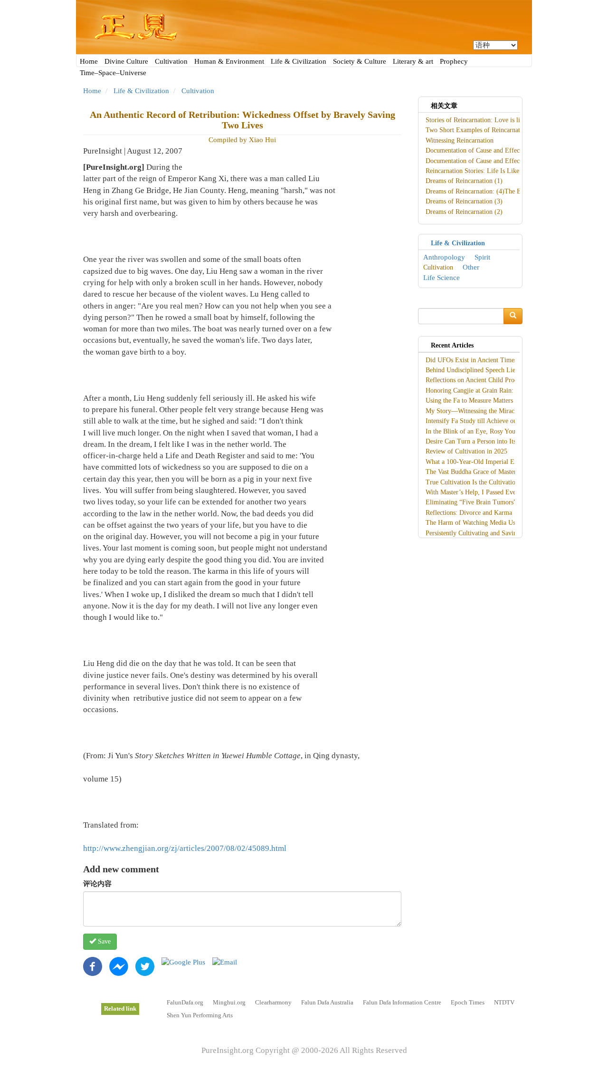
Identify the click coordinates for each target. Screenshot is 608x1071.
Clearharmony (273, 1002)
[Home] (304, 27)
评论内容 (97, 884)
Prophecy (454, 61)
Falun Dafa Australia (327, 1002)
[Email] (224, 961)
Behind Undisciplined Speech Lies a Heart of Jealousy (498, 370)
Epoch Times (467, 1002)
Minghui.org (229, 1002)
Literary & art (413, 61)
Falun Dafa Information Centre (402, 1002)
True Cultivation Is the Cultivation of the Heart (489, 482)
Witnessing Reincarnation (460, 140)
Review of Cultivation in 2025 (466, 451)
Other (471, 267)
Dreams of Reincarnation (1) (464, 180)
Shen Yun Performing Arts (200, 1015)
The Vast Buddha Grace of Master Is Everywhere (491, 471)
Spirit (482, 257)
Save (103, 941)
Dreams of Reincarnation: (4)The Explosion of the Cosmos (505, 191)
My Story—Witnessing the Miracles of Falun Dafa (493, 411)
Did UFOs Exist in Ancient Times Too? (479, 360)
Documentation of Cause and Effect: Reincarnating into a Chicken (514, 150)
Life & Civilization (298, 61)
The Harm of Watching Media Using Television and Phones (506, 522)
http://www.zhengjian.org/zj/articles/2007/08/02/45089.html (184, 848)
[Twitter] (144, 966)
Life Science (441, 277)
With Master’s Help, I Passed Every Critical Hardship (498, 492)
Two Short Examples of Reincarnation (477, 130)
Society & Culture (359, 61)
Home (89, 61)
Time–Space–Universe (113, 73)
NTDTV (504, 1002)
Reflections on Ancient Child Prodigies (478, 380)
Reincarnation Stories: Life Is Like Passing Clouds (493, 170)
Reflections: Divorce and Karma (469, 512)
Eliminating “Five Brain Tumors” (471, 502)
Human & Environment (229, 61)
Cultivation (171, 61)
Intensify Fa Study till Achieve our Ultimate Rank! (494, 421)
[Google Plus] (183, 961)
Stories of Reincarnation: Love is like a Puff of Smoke (499, 120)
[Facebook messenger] (118, 966)
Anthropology (444, 257)
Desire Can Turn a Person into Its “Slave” (482, 441)
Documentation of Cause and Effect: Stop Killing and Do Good (511, 160)
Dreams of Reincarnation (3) (464, 201)
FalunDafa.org (185, 1002)
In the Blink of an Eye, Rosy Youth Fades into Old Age (500, 431)
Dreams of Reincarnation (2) (464, 211)
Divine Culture (126, 61)
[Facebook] (92, 966)
